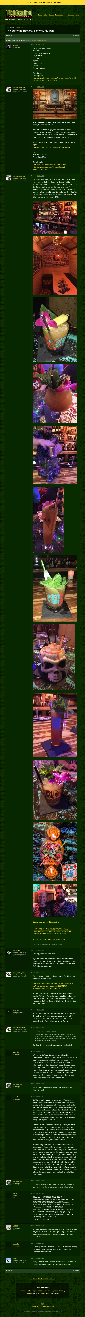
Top (31, 1279)
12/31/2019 (40, 87)
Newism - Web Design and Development (42, 1306)
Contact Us (52, 1279)
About (40, 15)
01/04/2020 (40, 972)
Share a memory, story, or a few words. (47, 2)
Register (71, 15)
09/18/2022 (40, 1051)
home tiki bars (59, 1291)
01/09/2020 (40, 1027)
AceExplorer (17, 950)
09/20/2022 (40, 1181)
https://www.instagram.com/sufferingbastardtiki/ (50, 164)
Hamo (14, 1258)
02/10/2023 (40, 1193)
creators (29, 1293)
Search (51, 15)
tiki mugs (50, 1291)
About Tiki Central (43, 1279)
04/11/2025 (40, 1243)
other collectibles (42, 1293)
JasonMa (16, 1052)
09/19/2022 (40, 1096)
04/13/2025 (40, 1258)
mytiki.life (23, 1291)
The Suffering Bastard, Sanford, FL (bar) (30, 30)
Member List (59, 15)
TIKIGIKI (15, 1226)
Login (77, 15)
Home (35, 1279)
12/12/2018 (40, 44)
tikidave (15, 1193)
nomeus (15, 45)
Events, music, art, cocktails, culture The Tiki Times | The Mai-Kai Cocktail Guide (52, 930)
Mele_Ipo (16, 1010)
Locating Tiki (19, 27)
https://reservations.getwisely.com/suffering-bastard (51, 147)
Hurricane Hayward (19, 87)
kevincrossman (17, 1084)
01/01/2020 (40, 176)
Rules (45, 15)
